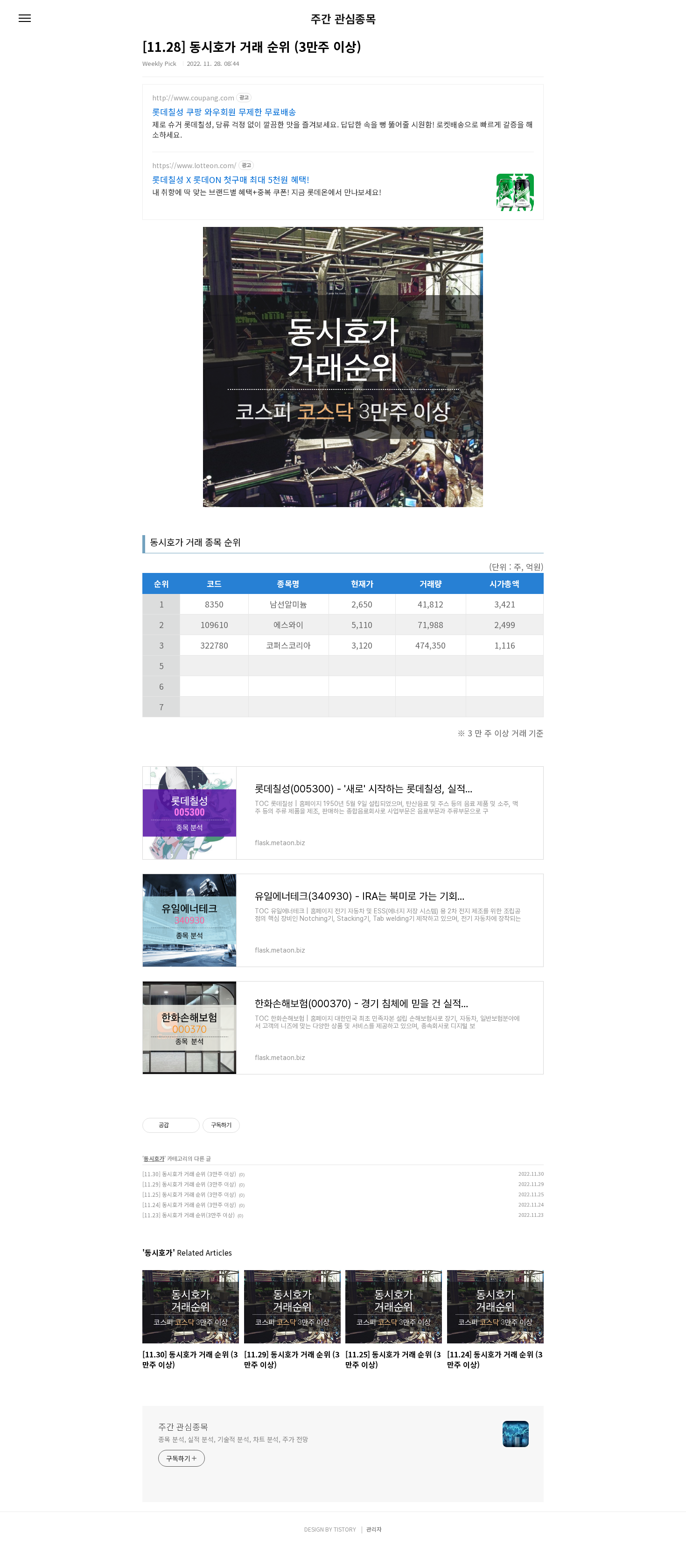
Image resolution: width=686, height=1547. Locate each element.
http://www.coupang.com (193, 98)
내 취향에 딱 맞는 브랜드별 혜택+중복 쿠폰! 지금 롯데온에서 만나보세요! (266, 191)
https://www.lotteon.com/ (194, 166)
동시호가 (154, 1158)
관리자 (374, 1529)
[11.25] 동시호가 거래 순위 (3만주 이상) (189, 1194)
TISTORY (345, 1529)
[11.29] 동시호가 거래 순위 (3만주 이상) (189, 1184)
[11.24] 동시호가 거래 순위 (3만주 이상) (189, 1204)
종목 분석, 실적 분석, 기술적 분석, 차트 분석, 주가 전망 (233, 1439)
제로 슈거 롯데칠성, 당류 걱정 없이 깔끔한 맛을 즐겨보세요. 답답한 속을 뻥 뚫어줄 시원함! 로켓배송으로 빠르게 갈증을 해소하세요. (342, 129)
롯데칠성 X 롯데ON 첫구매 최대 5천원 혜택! (230, 179)
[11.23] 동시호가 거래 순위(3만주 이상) (188, 1215)
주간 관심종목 (343, 18)
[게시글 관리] (189, 1125)
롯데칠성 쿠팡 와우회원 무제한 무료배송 (224, 111)
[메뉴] (24, 18)
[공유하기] (177, 1125)
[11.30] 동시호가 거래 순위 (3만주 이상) (189, 1174)
